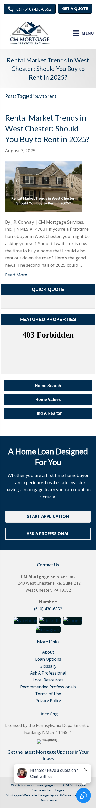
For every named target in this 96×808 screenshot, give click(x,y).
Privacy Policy (48, 701)
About (48, 652)
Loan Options (48, 659)
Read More (16, 275)
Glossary (48, 666)
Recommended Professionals (48, 687)
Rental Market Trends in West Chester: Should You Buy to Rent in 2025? (47, 128)
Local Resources (48, 680)
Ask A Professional (48, 673)
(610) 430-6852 (48, 609)
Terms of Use (48, 694)
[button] (30, 9)
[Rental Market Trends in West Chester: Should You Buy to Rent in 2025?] (43, 186)
